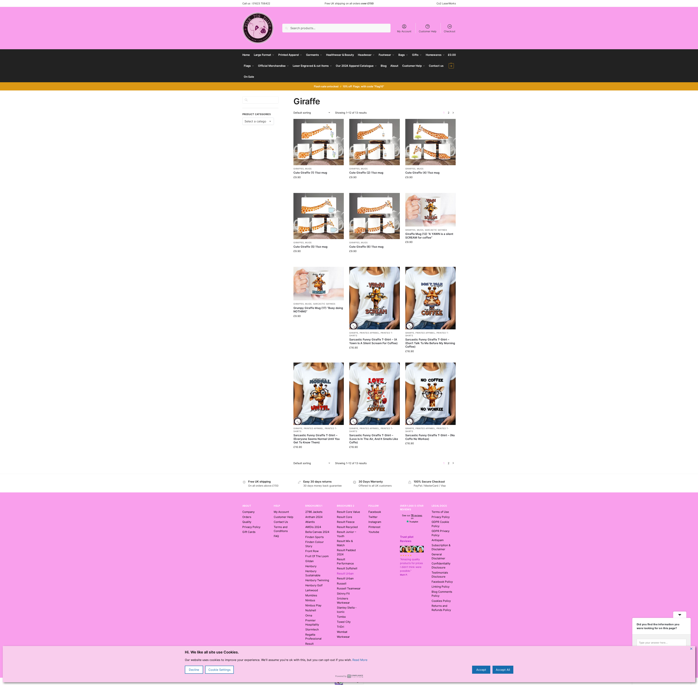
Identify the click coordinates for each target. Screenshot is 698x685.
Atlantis (310, 522)
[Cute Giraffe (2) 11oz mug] (374, 142)
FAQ (276, 536)
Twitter (373, 517)
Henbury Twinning (317, 580)
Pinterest (374, 527)
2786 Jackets (313, 512)
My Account (404, 31)
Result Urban (345, 578)
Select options (375, 355)
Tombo (341, 616)
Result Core (344, 517)
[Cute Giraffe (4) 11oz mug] (430, 142)
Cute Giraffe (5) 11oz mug (310, 246)
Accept (481, 670)
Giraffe (353, 333)
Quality (246, 522)
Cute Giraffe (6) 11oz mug (366, 246)
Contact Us (281, 522)
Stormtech (312, 629)
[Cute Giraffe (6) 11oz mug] (374, 216)
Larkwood (311, 590)
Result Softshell (347, 568)
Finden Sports (314, 537)
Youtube (373, 532)
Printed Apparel (369, 333)
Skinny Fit (343, 593)
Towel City (344, 622)
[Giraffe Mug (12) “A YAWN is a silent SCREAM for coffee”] (430, 210)
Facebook (374, 512)
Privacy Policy (251, 527)
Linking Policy (440, 586)
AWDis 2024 (313, 527)
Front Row (312, 551)
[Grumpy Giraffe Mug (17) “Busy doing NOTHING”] (318, 283)
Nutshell (310, 610)
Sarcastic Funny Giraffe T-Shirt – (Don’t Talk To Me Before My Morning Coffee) (430, 343)
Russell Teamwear (349, 588)
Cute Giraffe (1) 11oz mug (310, 172)
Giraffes (298, 168)
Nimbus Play (313, 605)
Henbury (310, 566)
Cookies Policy (441, 601)
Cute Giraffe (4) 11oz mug (422, 172)
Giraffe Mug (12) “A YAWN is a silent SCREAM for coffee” (429, 235)
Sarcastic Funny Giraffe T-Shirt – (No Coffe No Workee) (430, 437)
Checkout (449, 31)
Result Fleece (346, 522)
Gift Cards (248, 532)
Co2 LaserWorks (446, 3)
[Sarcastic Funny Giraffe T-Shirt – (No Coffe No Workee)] (430, 394)
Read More (359, 660)
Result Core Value (348, 512)
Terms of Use (440, 512)
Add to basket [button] (318, 189)
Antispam (438, 540)
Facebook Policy (442, 581)
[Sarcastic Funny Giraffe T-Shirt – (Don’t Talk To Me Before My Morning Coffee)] (430, 298)
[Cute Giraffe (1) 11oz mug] (318, 142)
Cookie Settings (219, 670)
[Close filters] (279, 98)
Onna (308, 615)
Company (248, 512)
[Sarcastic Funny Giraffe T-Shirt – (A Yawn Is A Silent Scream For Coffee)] (374, 298)
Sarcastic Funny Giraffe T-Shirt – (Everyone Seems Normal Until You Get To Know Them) (316, 439)
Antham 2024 (314, 517)
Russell (341, 583)
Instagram (374, 522)
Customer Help (428, 31)
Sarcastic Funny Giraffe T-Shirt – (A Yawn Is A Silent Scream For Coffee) (373, 341)
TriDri (340, 626)
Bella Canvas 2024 (317, 532)
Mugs (308, 168)
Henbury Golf (313, 585)
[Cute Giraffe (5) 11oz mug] (318, 216)
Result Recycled (347, 527)
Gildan (309, 561)
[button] (452, 60)
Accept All (503, 670)
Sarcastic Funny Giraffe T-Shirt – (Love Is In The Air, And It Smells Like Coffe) (373, 439)
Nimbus (310, 600)
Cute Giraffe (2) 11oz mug (366, 172)
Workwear (343, 636)
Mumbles (311, 595)
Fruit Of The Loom (317, 556)
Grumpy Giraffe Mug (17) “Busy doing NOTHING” (318, 309)
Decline (194, 670)
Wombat (342, 632)
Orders (246, 517)
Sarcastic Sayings (436, 230)
